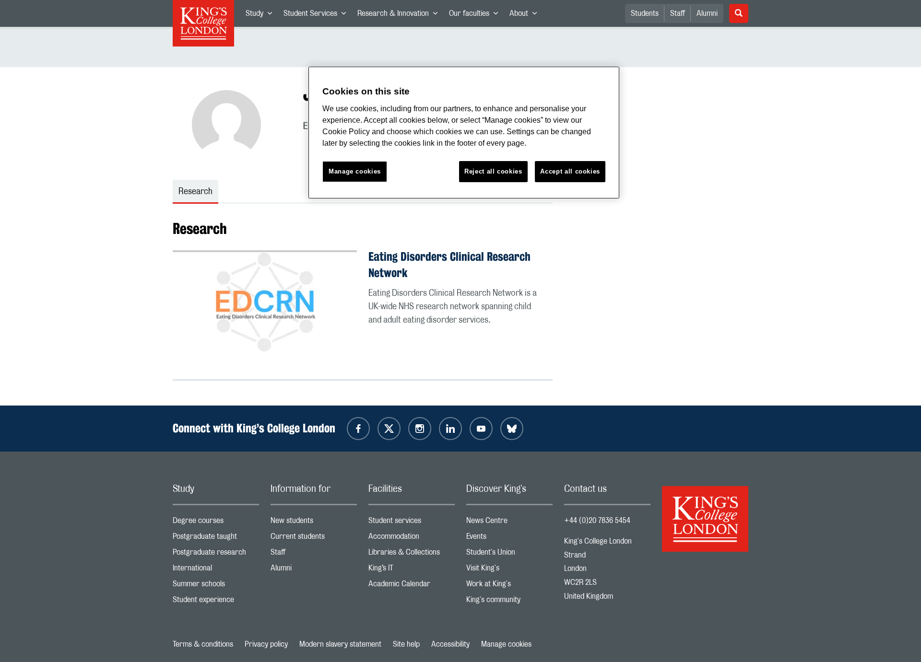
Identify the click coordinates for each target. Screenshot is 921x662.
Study (262, 15)
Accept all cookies (570, 171)
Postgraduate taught (216, 539)
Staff (677, 13)
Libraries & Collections (411, 554)
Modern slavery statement (340, 644)
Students (645, 13)
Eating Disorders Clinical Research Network (449, 264)
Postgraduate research (216, 554)
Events (509, 539)
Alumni (707, 13)
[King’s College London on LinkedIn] (450, 428)
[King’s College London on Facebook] (358, 428)
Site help (406, 644)
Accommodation (411, 539)
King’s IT (411, 570)
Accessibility (450, 644)
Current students (314, 539)
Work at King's (509, 586)
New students (314, 523)
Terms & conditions (203, 644)
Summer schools (216, 586)
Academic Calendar (411, 586)
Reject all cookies (493, 171)
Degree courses (216, 523)
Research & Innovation (400, 15)
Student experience (216, 602)
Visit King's (509, 570)
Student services (411, 523)
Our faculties (476, 15)
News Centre (509, 523)
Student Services (317, 15)
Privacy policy (266, 644)
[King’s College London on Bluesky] (511, 428)
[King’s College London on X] (389, 428)
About (526, 15)
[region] (464, 132)
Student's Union (509, 554)
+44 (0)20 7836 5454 (597, 520)
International (216, 570)
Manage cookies (506, 644)
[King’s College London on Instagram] (419, 428)
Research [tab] (195, 191)
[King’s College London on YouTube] (481, 428)
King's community (509, 602)
